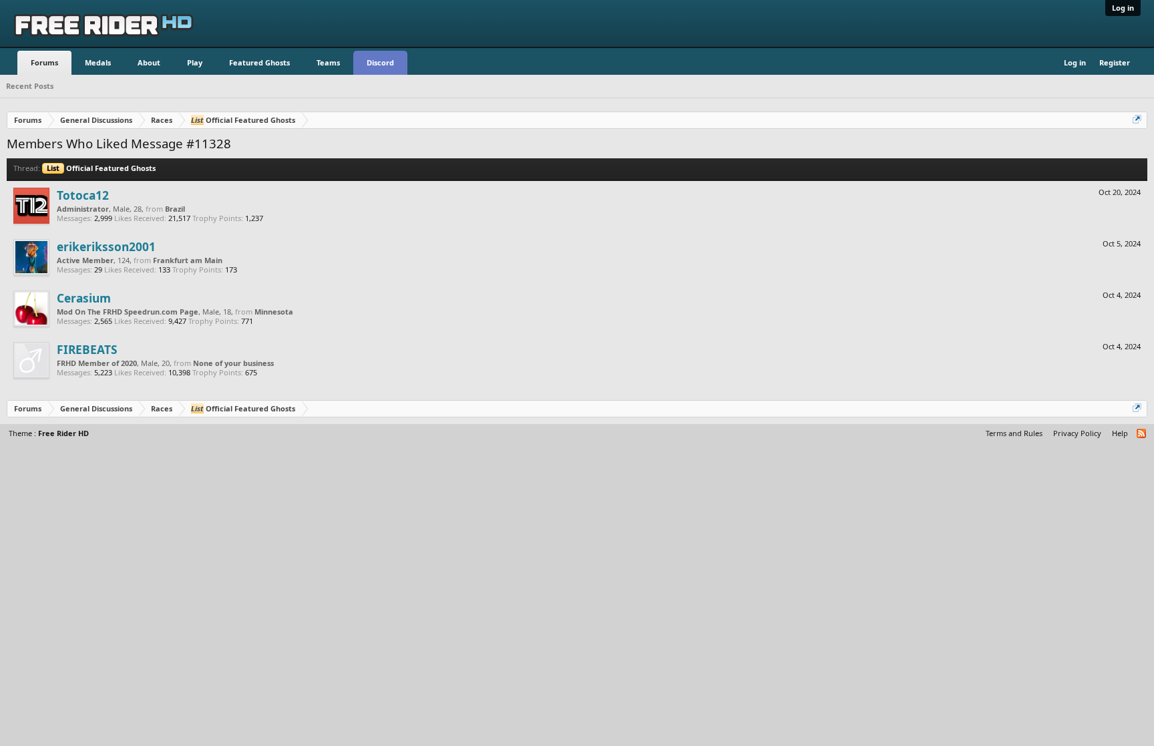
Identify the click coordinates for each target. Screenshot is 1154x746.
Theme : (49, 433)
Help (1120, 433)
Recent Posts (29, 86)
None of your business (233, 363)
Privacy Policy (1077, 433)
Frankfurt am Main (187, 260)
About (149, 62)
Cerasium (84, 298)
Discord (380, 62)
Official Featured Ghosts (101, 168)
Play (194, 62)
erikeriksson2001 (106, 246)
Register (1114, 62)
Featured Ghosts (259, 62)
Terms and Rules (1014, 433)
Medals (98, 62)
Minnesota (273, 312)
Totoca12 (83, 195)
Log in (1123, 8)
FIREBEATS (87, 349)
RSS (1142, 434)
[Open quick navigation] (1138, 120)
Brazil (175, 209)
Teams (328, 62)
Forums (44, 62)
